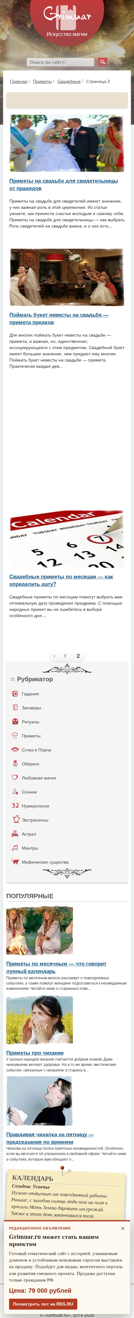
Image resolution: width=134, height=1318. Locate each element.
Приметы (42, 81)
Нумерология (35, 806)
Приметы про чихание (35, 1052)
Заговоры (31, 707)
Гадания (30, 693)
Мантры (30, 848)
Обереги (30, 763)
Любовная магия (39, 777)
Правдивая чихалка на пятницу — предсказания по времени (50, 1137)
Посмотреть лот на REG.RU (43, 1303)
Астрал (29, 834)
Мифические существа (45, 862)
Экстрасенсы (35, 820)
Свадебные (69, 81)
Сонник (29, 791)
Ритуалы (30, 721)
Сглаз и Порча (36, 749)
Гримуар (18, 81)
